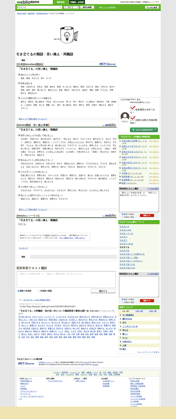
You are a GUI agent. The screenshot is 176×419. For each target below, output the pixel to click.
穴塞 (107, 102)
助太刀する (59, 148)
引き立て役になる (127, 268)
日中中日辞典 (135, 391)
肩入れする (104, 152)
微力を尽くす (98, 139)
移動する (47, 98)
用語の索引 (32, 119)
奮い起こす (41, 90)
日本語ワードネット (46, 362)
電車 (83, 372)
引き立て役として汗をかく (131, 261)
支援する (28, 142)
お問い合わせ (79, 238)
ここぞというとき (130, 326)
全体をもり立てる (129, 146)
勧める (52, 87)
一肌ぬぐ (107, 148)
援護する (98, 142)
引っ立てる (67, 87)
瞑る (75, 105)
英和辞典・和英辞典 (137, 386)
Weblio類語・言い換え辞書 (33, 125)
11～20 (139, 311)
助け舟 (86, 331)
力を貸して (73, 320)
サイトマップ (25, 394)
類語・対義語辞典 (137, 383)
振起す (85, 90)
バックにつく (71, 148)
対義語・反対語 (77, 2)
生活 (62, 374)
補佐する (40, 155)
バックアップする (59, 142)
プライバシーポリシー (28, 391)
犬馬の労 (92, 328)
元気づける (76, 90)
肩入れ (56, 334)
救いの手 (76, 328)
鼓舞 (97, 90)
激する (63, 167)
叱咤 (28, 90)
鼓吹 (33, 90)
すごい (125, 338)
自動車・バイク (92, 372)
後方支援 (26, 328)
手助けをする (29, 155)
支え (107, 139)
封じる (41, 105)
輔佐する (49, 178)
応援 (23, 337)
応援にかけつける (102, 175)
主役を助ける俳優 (129, 141)
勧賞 (59, 87)
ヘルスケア (70, 374)
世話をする (59, 178)
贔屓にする (25, 199)
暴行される (127, 319)
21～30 (152, 311)
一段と (31, 187)
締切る (30, 102)
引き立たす (61, 190)
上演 (124, 345)
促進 (60, 90)
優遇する (44, 199)
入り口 (23, 98)
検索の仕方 (24, 383)
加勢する (40, 152)
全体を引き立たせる (130, 152)
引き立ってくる (126, 233)
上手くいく (29, 172)
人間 (36, 160)
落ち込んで (65, 322)
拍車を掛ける (26, 83)
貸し (40, 135)
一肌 (68, 334)
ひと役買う (70, 152)
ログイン (125, 121)
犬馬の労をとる (83, 152)
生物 (90, 374)
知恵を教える (47, 148)
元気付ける (30, 87)
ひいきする (83, 145)
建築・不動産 (113, 372)
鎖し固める (39, 102)
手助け (105, 331)
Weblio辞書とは (26, 381)
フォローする (105, 145)
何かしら (30, 135)
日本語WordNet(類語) (30, 64)
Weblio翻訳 (134, 388)
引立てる (35, 78)
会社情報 (106, 383)
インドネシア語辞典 (137, 399)
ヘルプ (22, 386)
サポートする (85, 139)
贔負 (28, 78)
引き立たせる (26, 190)
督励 (22, 90)
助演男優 (125, 180)
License (86, 362)
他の (22, 75)
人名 (100, 374)
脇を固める (102, 178)
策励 (22, 87)
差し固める (67, 105)
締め (98, 102)
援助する (37, 142)
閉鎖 (35, 105)
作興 (111, 90)
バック (60, 331)
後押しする (93, 145)
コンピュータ (75, 372)
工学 (104, 372)
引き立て (123, 240)
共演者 (124, 173)
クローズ (24, 108)
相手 (22, 135)
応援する (64, 175)
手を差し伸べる (24, 317)
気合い (30, 334)
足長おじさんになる (76, 142)
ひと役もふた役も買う (55, 152)
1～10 (125, 311)
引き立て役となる (127, 264)
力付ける (104, 87)
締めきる (102, 105)
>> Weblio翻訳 (153, 189)
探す (124, 349)
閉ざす (81, 102)
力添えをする (96, 148)
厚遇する (53, 199)
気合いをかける (32, 167)
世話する (69, 178)
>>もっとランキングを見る (148, 352)
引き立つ (123, 237)
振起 (97, 87)
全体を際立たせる (129, 168)
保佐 (87, 334)
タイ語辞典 (134, 401)
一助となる (66, 139)
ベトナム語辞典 (136, 404)
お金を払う (127, 341)
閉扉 (88, 105)
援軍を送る (41, 175)
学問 (121, 372)
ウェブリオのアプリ (55, 381)
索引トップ (23, 119)
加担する (82, 325)
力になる (31, 152)
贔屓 (22, 78)
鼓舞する (55, 167)
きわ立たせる (49, 190)
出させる (41, 325)
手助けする (34, 139)
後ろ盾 (93, 331)
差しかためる (58, 102)
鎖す (59, 105)
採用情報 (106, 386)
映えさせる (83, 190)
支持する (107, 142)
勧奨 (82, 87)
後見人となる (84, 148)
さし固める (90, 102)
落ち (22, 160)
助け (75, 139)
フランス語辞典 (136, 396)
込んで (27, 160)
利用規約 (23, 388)
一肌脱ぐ (94, 152)
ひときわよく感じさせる (99, 190)
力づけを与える (92, 163)
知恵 (56, 337)
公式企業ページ (108, 381)
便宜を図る (53, 320)
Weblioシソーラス (28, 215)
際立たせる (72, 190)
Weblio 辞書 (21, 13)
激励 (91, 90)
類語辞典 (61, 2)
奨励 (46, 87)
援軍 (37, 337)
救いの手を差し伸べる (44, 145)
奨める (39, 87)
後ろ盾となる (60, 145)
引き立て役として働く (129, 257)
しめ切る (28, 105)
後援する (46, 142)
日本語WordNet (42, 13)
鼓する (23, 93)
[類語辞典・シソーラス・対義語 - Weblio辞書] (23, 3)
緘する (23, 102)
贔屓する (35, 199)
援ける (90, 175)
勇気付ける (32, 93)
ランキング (42, 119)
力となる (29, 145)
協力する (57, 139)
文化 (57, 374)
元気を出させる (27, 163)
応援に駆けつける (28, 175)
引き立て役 (124, 251)
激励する (80, 163)
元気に (43, 160)
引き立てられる (126, 244)
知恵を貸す (36, 148)
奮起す (67, 90)
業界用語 (65, 372)
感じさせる (25, 322)
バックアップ (49, 317)
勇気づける (52, 90)
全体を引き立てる (129, 157)
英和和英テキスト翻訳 (31, 268)
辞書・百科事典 (114, 374)
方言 (105, 374)
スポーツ (84, 374)
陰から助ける (80, 178)
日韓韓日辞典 (135, 394)
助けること (48, 135)
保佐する (40, 178)
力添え (80, 331)
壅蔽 (48, 105)
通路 (30, 98)
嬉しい (125, 334)
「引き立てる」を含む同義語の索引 (36, 300)
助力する (89, 142)
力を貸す (24, 139)
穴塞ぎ (94, 105)
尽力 (124, 322)
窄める (49, 102)
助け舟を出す (46, 139)
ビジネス (56, 372)
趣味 (77, 374)
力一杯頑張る (128, 315)
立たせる (109, 328)
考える (125, 330)
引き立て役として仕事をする (132, 254)
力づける (104, 90)
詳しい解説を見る (66, 238)
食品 (95, 374)
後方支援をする (36, 182)
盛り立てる (48, 182)
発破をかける (69, 163)
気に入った (25, 195)
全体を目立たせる (129, 162)
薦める (76, 87)
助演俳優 (125, 176)
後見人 (99, 331)
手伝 (114, 139)
